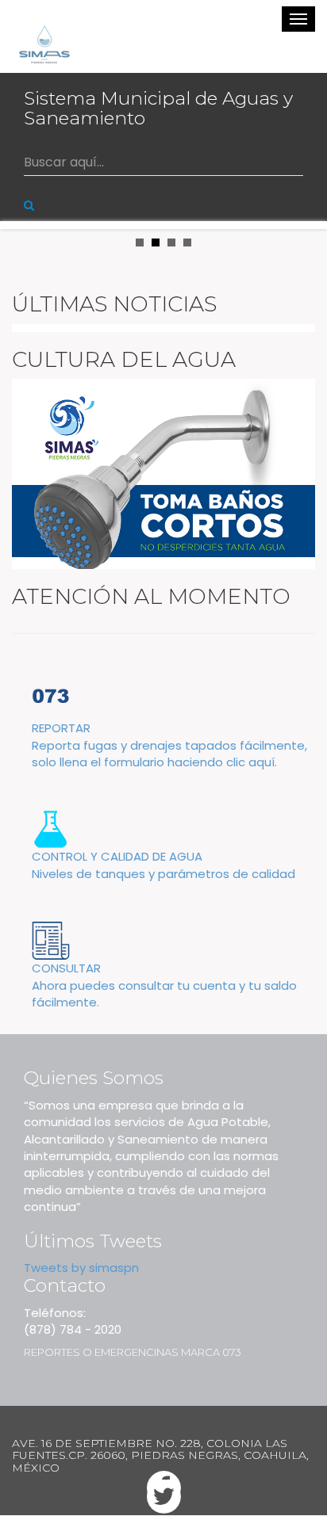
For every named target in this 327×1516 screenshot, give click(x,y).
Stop (319, 240)
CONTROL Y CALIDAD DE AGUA (163, 864)
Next (306, 225)
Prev (20, 225)
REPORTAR (169, 745)
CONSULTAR (164, 985)
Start (307, 240)
